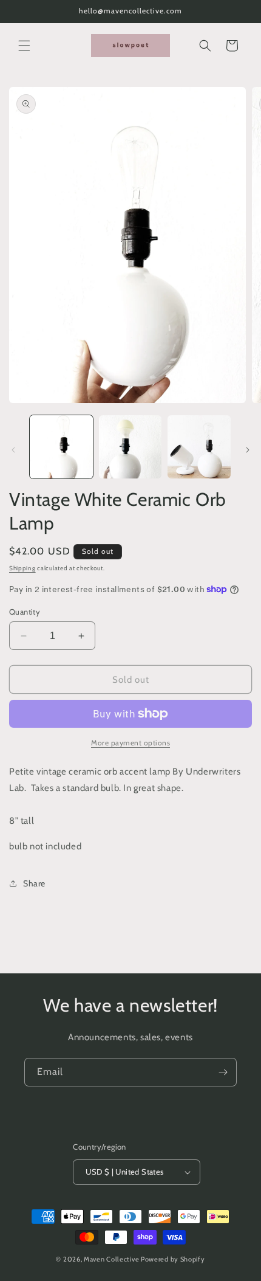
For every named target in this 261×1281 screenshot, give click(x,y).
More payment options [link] (130, 742)
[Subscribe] (222, 1072)
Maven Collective (111, 1259)
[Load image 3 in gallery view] (199, 446)
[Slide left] (13, 450)
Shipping (22, 568)
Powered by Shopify (173, 1259)
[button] (24, 45)
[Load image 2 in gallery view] (130, 446)
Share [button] (34, 883)
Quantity (24, 611)
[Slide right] (247, 450)
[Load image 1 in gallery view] (61, 446)
